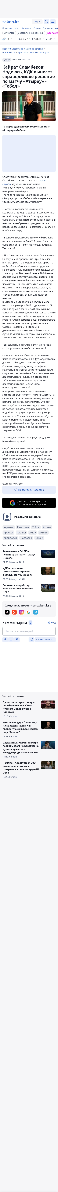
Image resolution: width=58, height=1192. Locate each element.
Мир (17, 28)
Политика (7, 28)
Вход (53, 622)
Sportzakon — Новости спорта (33, 52)
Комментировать (45, 639)
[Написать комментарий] (29, 631)
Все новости (8, 52)
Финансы (26, 28)
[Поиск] (46, 21)
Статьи (37, 28)
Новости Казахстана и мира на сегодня (22, 48)
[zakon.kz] (10, 21)
